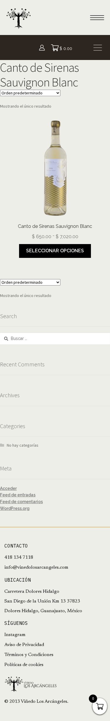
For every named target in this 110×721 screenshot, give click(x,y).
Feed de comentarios (21, 501)
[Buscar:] (55, 338)
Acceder (8, 488)
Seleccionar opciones (55, 250)
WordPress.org (15, 508)
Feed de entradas (17, 495)
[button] (97, 47)
